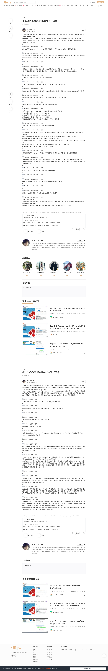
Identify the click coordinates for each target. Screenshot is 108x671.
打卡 (31, 222)
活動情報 (58, 222)
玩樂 (80, 6)
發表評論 (27, 288)
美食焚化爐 (80, 272)
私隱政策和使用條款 (45, 668)
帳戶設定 (49, 652)
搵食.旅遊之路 (31, 29)
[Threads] (10, 121)
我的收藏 (49, 654)
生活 (88, 6)
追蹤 (82, 30)
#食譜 (74, 650)
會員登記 (92, 2)
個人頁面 (49, 650)
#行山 (66, 650)
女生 (76, 6)
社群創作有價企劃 (9, 6)
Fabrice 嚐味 (27, 272)
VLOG (64, 6)
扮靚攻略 (52, 222)
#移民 (90, 650)
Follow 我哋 (54, 225)
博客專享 (56, 6)
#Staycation (84, 650)
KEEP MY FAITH (67, 272)
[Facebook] (10, 112)
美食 (68, 6)
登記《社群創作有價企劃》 (41, 217)
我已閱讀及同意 (87, 668)
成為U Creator (30, 6)
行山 (96, 6)
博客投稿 (35, 661)
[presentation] (22, 266)
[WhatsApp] (10, 117)
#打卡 (70, 650)
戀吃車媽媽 (40, 272)
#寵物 (62, 650)
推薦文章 (43, 6)
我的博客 (49, 659)
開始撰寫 (100, 2)
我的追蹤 (49, 657)
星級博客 (50, 6)
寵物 (92, 6)
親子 (84, 6)
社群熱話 (19, 6)
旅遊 (72, 6)
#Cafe (78, 650)
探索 (38, 6)
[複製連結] (10, 125)
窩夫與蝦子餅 (54, 272)
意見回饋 (35, 659)
